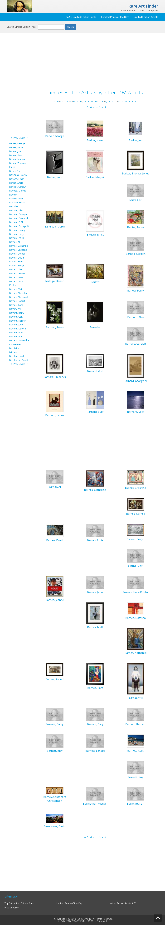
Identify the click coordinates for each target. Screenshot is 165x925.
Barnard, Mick (16, 237)
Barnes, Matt (16, 289)
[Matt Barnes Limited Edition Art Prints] (95, 612)
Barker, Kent (15, 155)
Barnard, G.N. (16, 222)
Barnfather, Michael (95, 803)
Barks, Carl (14, 171)
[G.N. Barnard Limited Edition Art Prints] (95, 360)
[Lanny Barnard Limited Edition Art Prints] (54, 401)
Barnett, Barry (16, 312)
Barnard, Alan (16, 210)
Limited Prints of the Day (115, 16)
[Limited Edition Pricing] (19, 5)
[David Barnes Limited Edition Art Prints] (54, 530)
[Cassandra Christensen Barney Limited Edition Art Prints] (54, 790)
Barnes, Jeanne (17, 273)
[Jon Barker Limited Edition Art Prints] (135, 128)
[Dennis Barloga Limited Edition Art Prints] (54, 270)
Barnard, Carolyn (18, 214)
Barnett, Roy (15, 336)
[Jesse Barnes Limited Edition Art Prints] (95, 582)
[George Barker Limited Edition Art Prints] (54, 126)
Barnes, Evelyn (16, 265)
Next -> (24, 137)
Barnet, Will (15, 308)
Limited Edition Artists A (121, 903)
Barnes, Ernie (16, 261)
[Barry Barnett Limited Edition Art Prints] (54, 714)
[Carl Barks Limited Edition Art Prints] (135, 189)
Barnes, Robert (17, 300)
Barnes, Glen (16, 269)
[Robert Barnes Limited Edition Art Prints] (54, 669)
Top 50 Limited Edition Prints (80, 16)
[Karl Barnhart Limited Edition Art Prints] (135, 793)
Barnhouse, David (18, 360)
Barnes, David (16, 257)
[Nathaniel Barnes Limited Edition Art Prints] (135, 638)
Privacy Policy (11, 907)
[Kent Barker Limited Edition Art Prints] (54, 162)
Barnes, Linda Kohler (135, 592)
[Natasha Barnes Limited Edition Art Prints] (135, 608)
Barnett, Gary (16, 316)
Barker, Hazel (16, 147)
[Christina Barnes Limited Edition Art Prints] (135, 477)
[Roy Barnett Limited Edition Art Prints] (135, 767)
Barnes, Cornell (17, 253)
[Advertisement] (19, 88)
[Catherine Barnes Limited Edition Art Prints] (95, 478)
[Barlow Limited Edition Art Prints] (95, 271)
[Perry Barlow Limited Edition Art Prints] (135, 275)
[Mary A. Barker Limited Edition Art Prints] (95, 162)
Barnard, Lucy (16, 234)
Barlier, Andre (16, 182)
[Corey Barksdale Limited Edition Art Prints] (54, 216)
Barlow (13, 194)
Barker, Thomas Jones (135, 173)
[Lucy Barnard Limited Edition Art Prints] (95, 399)
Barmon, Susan (17, 202)
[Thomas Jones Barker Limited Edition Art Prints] (135, 160)
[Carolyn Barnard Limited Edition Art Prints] (135, 333)
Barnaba (13, 206)
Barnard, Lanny (17, 230)
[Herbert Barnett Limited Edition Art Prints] (135, 714)
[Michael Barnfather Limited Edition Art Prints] (95, 793)
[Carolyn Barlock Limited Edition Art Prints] (135, 243)
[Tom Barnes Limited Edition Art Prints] (95, 673)
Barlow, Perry (16, 198)
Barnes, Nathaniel (18, 297)
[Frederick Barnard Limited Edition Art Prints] (54, 363)
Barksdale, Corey (18, 174)
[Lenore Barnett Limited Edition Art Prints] (95, 740)
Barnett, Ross (16, 332)
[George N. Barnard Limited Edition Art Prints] (135, 365)
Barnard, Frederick (18, 218)
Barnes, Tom (16, 304)
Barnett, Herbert (17, 320)
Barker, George (17, 143)
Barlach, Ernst (16, 178)
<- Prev (14, 137)
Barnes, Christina (18, 249)
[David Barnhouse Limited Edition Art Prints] (54, 818)
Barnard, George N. (19, 226)
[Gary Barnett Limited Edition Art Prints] (95, 714)
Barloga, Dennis (17, 190)
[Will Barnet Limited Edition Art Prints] (135, 678)
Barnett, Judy (16, 324)
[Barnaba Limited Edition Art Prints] (95, 312)
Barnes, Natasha (18, 293)
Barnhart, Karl (16, 356)
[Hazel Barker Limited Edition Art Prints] (95, 128)
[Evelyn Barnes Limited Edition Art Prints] (135, 529)
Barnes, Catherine (18, 245)
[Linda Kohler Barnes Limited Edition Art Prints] (135, 582)
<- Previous (90, 107)
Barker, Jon (15, 151)
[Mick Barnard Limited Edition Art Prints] (135, 399)
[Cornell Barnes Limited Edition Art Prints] (135, 504)
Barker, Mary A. (17, 159)
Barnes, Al (14, 241)
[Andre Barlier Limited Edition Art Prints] (135, 216)
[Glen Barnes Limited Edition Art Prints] (135, 555)
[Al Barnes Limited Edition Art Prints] (54, 476)
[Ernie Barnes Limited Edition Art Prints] (95, 530)
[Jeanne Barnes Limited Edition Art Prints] (54, 586)
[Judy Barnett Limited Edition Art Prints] (54, 740)
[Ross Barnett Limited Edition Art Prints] (135, 740)
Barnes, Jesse (16, 277)
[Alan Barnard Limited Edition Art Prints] (135, 307)
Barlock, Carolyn (17, 186)
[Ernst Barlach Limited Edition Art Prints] (95, 220)
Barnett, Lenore (17, 328)
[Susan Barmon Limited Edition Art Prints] (54, 312)
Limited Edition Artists (145, 16)
